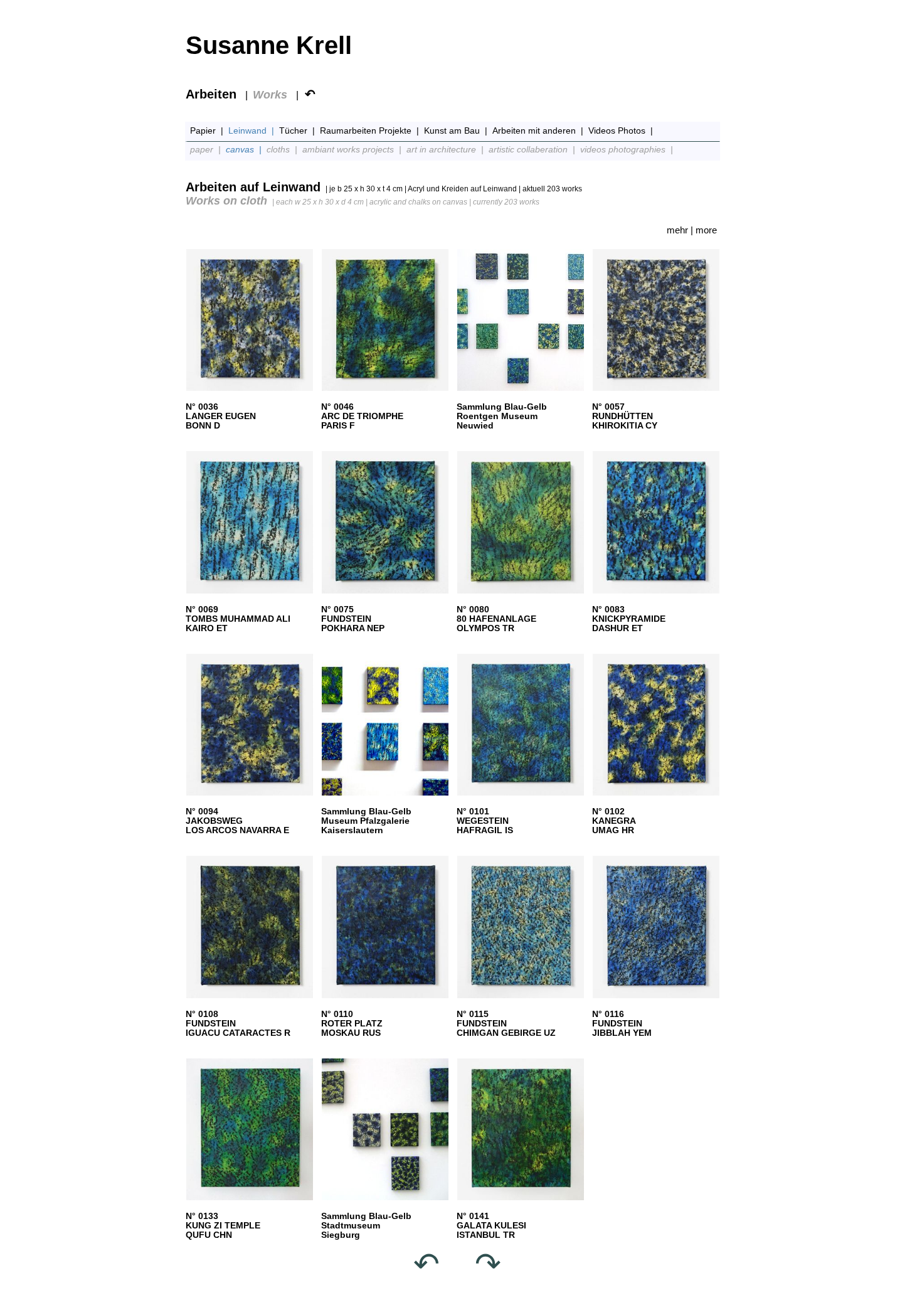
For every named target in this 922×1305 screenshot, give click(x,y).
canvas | (245, 149)
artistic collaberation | (533, 149)
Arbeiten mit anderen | (539, 130)
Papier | (208, 130)
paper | (206, 149)
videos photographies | (628, 149)
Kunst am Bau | (457, 130)
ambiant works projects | (353, 149)
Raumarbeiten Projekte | (370, 130)
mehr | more (692, 230)
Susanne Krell (269, 45)
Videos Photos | (621, 130)
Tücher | (298, 130)
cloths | (283, 149)
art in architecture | (446, 149)
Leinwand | (252, 130)
